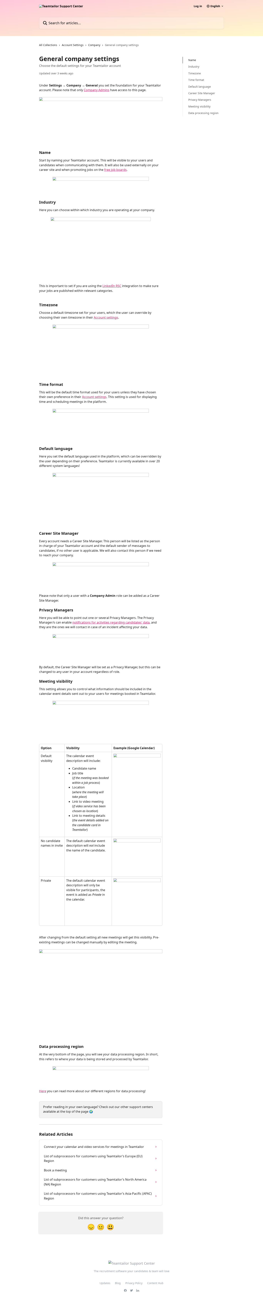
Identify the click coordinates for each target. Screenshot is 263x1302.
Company (94, 45)
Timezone (194, 73)
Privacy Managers (199, 100)
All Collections (48, 45)
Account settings (106, 317)
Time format (196, 80)
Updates (105, 1283)
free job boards (115, 170)
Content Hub (155, 1283)
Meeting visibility (199, 106)
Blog (118, 1283)
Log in (198, 6)
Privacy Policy (133, 1283)
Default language (199, 86)
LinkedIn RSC (111, 286)
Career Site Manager (201, 93)
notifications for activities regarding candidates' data (111, 622)
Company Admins (96, 90)
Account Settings (73, 45)
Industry (193, 66)
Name (192, 60)
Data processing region (203, 113)
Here (42, 1091)
